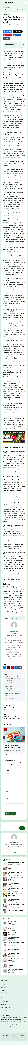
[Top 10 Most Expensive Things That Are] (5, 966)
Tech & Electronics (6, 1007)
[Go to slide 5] (11, 754)
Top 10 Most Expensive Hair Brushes (15, 873)
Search (22, 828)
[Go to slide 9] (16, 754)
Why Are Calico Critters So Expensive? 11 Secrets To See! (12, 677)
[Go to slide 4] (10, 754)
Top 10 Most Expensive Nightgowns (14, 938)
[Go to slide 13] (21, 754)
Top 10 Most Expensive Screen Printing (16, 889)
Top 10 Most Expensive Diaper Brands (16, 905)
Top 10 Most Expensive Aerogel (16, 933)
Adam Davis (7, 27)
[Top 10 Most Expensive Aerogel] (5, 934)
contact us (8, 1028)
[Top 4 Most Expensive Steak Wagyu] (5, 868)
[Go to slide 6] (12, 754)
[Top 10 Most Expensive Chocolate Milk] (5, 901)
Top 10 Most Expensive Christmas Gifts (14, 954)
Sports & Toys (8, 7)
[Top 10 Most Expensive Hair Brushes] (5, 874)
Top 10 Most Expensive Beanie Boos (16, 943)
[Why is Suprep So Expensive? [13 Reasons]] (5, 895)
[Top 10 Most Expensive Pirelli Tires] (5, 885)
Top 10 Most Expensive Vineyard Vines (16, 922)
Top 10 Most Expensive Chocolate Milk (14, 900)
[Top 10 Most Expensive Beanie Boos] (5, 944)
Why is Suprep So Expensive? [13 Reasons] (15, 894)
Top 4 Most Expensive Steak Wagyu (15, 867)
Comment (8, 770)
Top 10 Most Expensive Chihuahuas (14, 927)
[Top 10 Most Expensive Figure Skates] (5, 960)
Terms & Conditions (6, 993)
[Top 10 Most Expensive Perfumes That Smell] (5, 949)
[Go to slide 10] (17, 754)
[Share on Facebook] (4, 667)
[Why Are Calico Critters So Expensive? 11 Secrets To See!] (14, 735)
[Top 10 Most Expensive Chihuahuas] (5, 929)
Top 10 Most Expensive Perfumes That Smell (14, 948)
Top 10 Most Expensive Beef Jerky (15, 878)
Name (6, 791)
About (3, 984)
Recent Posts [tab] (15, 618)
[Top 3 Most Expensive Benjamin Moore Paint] (5, 971)
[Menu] (25, 2)
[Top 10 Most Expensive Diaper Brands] (5, 906)
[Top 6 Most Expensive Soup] (5, 911)
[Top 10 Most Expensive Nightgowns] (5, 939)
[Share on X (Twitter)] (8, 667)
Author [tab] (6, 618)
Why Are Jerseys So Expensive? (16, 862)
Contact (3, 987)
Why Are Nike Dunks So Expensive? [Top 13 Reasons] (14, 685)
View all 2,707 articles (14, 852)
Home (2, 7)
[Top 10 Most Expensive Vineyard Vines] (5, 923)
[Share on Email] (20, 667)
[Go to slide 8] (15, 754)
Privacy (3, 990)
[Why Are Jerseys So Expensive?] (5, 863)
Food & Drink (4, 1001)
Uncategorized (5, 1010)
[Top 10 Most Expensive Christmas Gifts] (5, 955)
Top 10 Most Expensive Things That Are (16, 964)
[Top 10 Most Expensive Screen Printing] (5, 890)
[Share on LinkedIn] (16, 667)
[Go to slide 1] (6, 754)
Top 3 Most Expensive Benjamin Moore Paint (16, 970)
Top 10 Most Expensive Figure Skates (16, 959)
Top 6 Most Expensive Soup (15, 910)
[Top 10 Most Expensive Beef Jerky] (5, 879)
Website (7, 806)
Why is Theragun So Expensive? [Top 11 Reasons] (13, 694)
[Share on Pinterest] (12, 667)
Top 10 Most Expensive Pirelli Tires (15, 883)
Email (6, 799)
